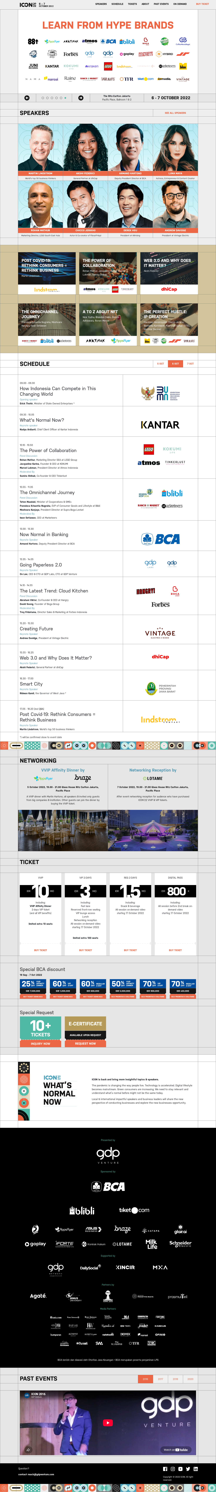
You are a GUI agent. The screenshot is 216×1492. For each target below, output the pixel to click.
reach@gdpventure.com (41, 1474)
